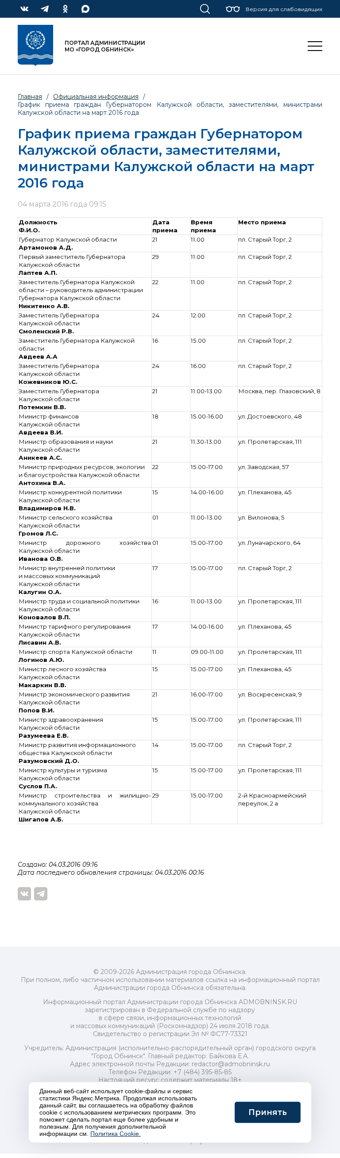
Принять (267, 1112)
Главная (30, 97)
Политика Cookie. (115, 1133)
